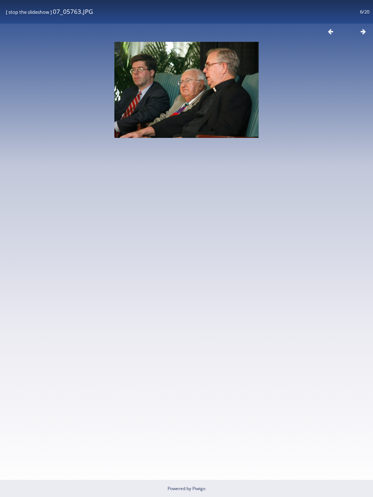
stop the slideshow (28, 12)
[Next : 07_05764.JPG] (363, 31)
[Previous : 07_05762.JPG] (330, 31)
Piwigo (198, 488)
